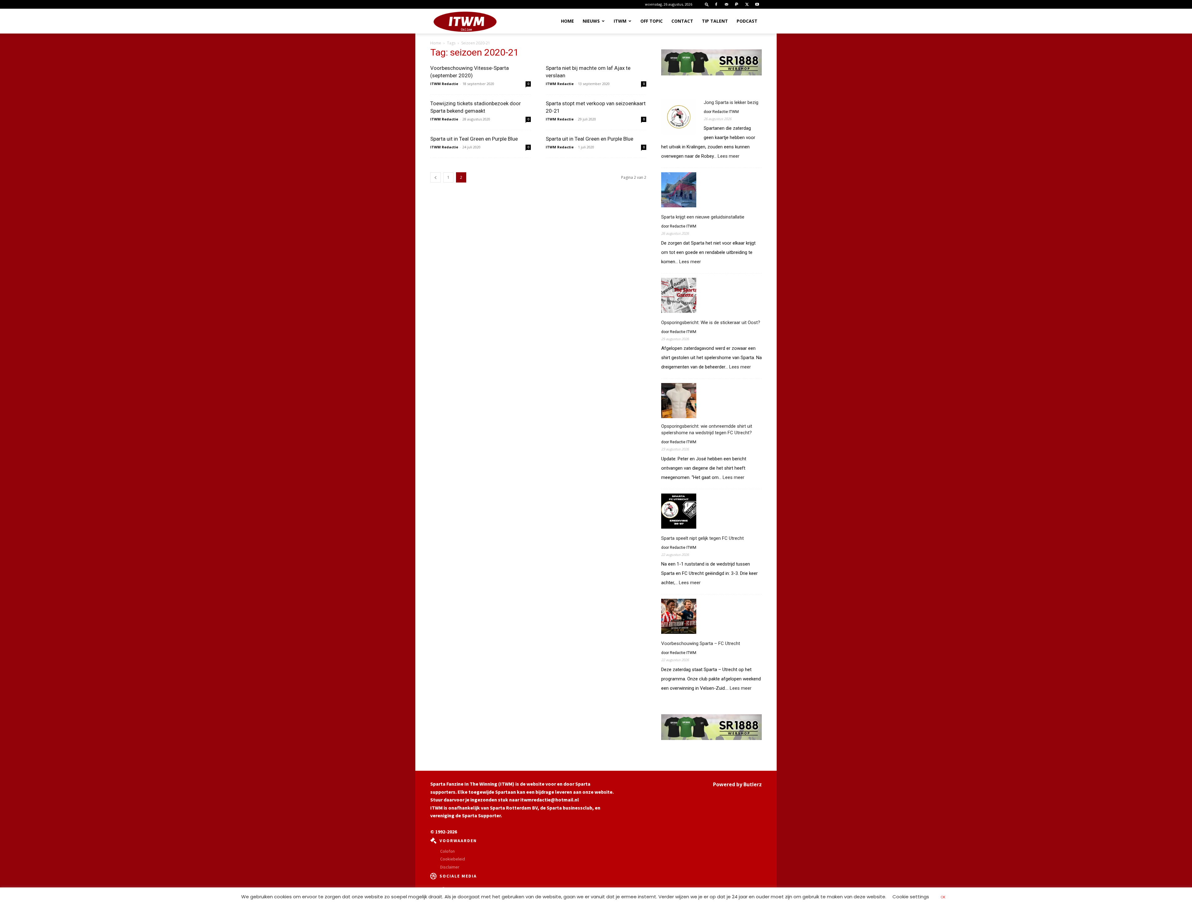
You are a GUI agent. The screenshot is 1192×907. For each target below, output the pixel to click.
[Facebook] (716, 4)
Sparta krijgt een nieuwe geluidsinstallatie (702, 217)
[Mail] (726, 4)
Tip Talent (715, 21)
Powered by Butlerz (737, 784)
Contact (682, 21)
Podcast (747, 21)
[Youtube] (757, 4)
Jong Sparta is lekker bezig (731, 102)
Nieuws (591, 21)
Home (567, 21)
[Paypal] (736, 4)
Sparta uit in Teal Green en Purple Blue (474, 139)
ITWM (620, 21)
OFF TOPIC (651, 21)
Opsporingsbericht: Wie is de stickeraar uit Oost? (710, 322)
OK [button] (943, 897)
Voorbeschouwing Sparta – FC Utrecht (700, 643)
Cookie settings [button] (910, 896)
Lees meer (728, 156)
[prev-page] (435, 177)
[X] (747, 4)
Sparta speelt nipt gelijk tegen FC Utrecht (702, 538)
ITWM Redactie (444, 83)
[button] (706, 4)
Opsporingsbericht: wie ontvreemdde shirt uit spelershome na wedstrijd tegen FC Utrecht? (706, 429)
